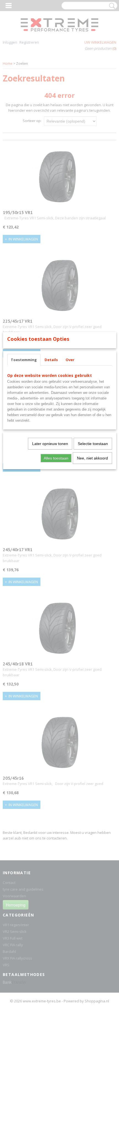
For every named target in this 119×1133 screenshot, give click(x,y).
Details (51, 359)
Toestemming (24, 359)
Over (70, 359)
